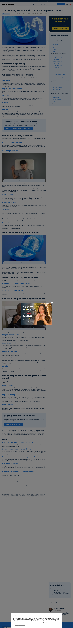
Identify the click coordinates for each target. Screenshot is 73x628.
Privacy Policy (43, 622)
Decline (51, 625)
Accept (36, 625)
